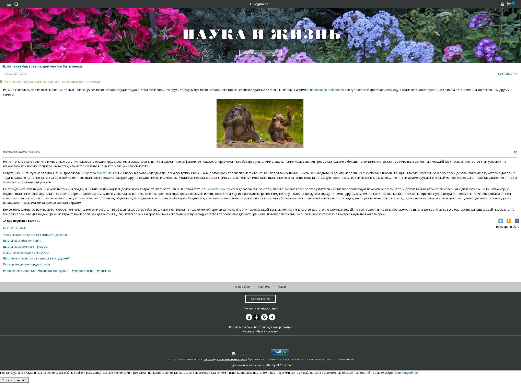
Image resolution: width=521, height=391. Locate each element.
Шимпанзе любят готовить (22, 241)
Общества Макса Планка (98, 173)
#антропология (82, 271)
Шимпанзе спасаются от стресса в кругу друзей (36, 258)
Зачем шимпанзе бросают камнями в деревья (35, 235)
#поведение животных (19, 271)
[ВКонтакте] (517, 221)
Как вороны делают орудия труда (26, 264)
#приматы (104, 271)
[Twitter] (500, 221)
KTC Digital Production (279, 365)
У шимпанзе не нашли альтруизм (26, 252)
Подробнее (410, 373)
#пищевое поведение (53, 271)
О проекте (242, 287)
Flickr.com (33, 152)
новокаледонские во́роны (328, 90)
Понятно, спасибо (14, 380)
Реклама (264, 287)
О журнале (259, 4)
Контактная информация (260, 308)
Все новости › (507, 73)
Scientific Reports (218, 189)
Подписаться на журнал (260, 53)
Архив (282, 287)
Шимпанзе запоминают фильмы (25, 246)
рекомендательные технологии (225, 359)
